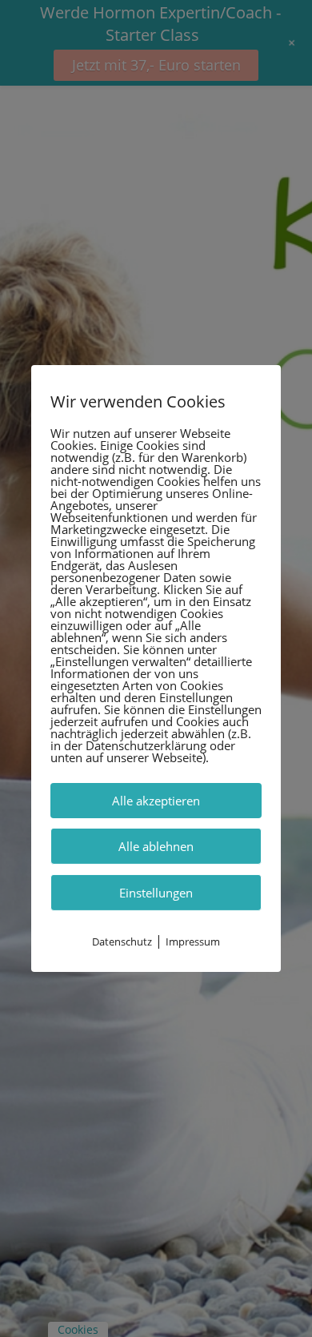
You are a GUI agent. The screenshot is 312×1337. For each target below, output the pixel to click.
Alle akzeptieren (156, 801)
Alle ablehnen (156, 846)
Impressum (193, 941)
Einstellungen (156, 893)
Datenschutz (122, 941)
